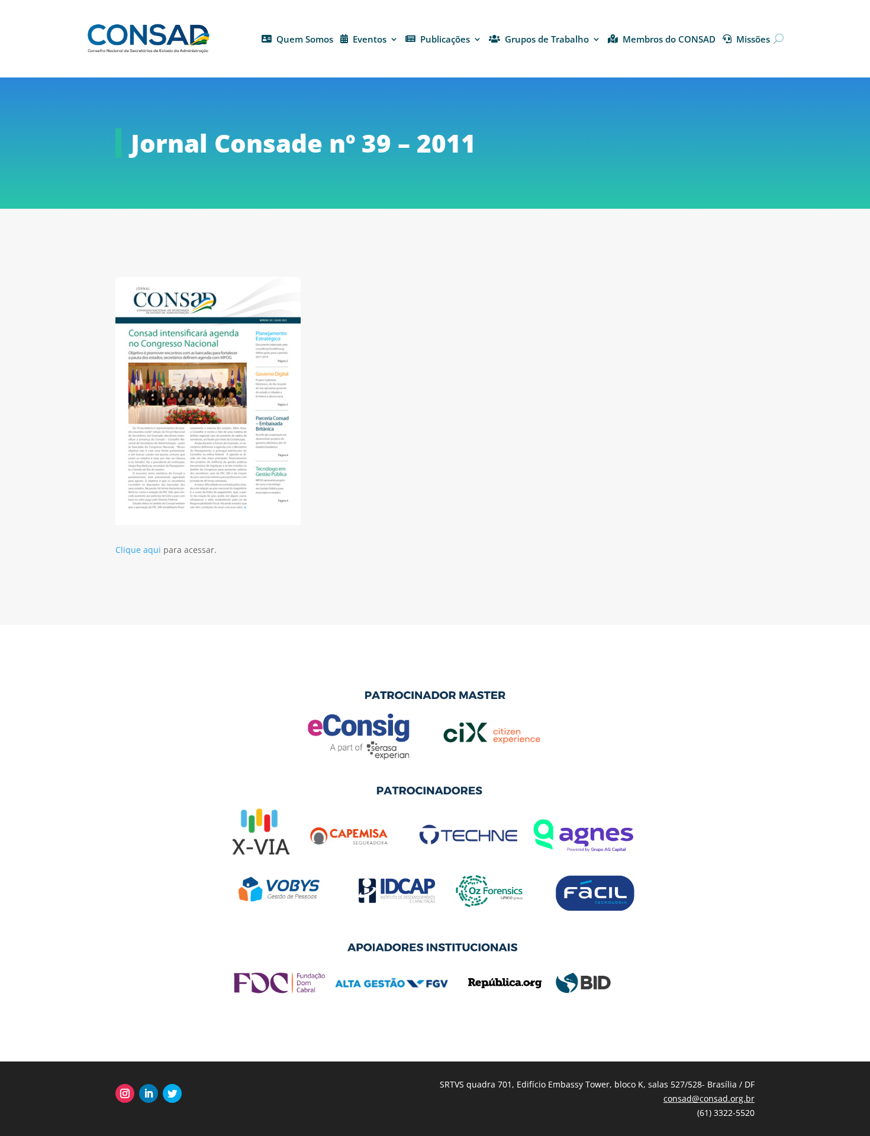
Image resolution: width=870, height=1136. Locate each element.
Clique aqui (138, 549)
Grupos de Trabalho (547, 39)
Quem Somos (304, 39)
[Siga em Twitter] (172, 1093)
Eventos (369, 39)
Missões (753, 39)
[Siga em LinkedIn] (148, 1093)
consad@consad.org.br (709, 1098)
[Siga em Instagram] (124, 1093)
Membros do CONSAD (669, 39)
